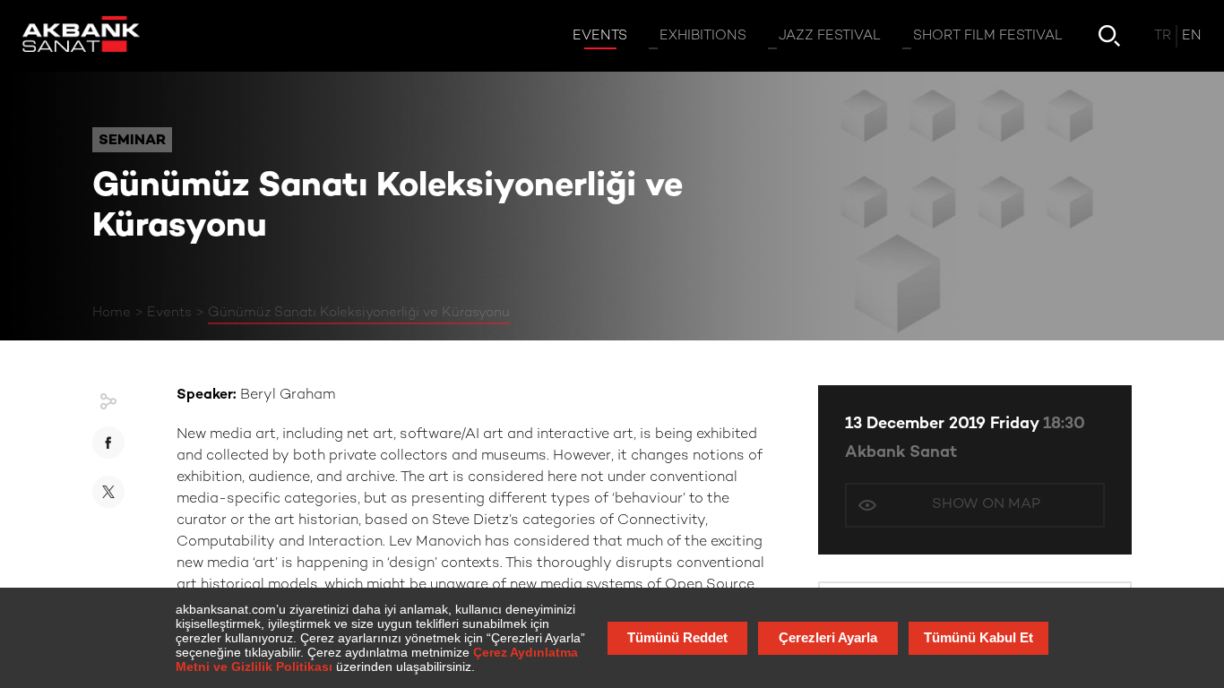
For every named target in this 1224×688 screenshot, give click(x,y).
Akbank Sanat (901, 452)
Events (169, 312)
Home (111, 312)
